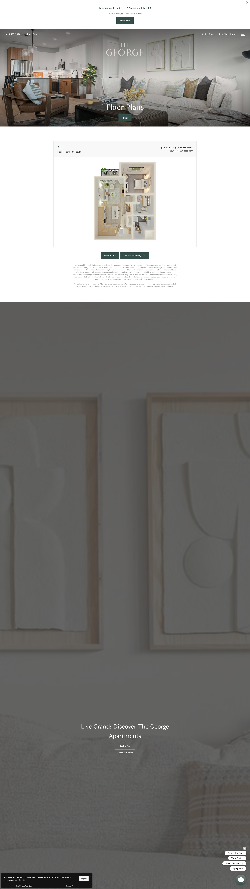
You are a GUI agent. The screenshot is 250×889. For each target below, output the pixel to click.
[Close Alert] (247, 3)
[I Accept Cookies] (90, 876)
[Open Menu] (243, 34)
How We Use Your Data (24, 886)
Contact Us (69, 886)
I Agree (84, 879)
